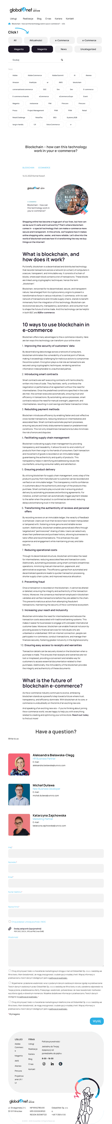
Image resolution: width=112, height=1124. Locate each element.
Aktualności (36, 40)
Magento (19, 49)
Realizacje (28, 18)
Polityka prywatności (51, 1041)
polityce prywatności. (58, 978)
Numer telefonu (15, 892)
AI (74, 75)
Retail (84, 110)
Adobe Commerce (35, 75)
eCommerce (44, 96)
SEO (54, 117)
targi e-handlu (18, 124)
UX (35, 124)
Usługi (13, 18)
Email (11, 877)
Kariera (58, 18)
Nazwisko (12, 862)
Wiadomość (13, 937)
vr (71, 124)
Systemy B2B (72, 117)
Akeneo (89, 75)
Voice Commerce (53, 124)
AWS (61, 82)
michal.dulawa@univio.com (46, 795)
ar (47, 82)
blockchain (77, 82)
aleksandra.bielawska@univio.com (49, 765)
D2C (44, 89)
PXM (70, 110)
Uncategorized (88, 49)
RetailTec (39, 117)
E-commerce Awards (21, 96)
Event (85, 96)
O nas (48, 18)
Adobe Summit (58, 75)
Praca (15, 110)
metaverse (34, 103)
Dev (58, 89)
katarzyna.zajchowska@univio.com (49, 825)
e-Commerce (62, 40)
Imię (10, 847)
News (64, 49)
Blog (39, 18)
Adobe (15, 75)
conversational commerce (23, 89)
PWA (56, 110)
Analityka (32, 82)
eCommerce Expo (66, 96)
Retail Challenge (19, 117)
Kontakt (70, 18)
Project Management (36, 110)
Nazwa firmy (13, 906)
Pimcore (65, 103)
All (15, 40)
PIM (49, 103)
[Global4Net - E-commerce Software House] (25, 10)
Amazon (16, 82)
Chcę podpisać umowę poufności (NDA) (28, 921)
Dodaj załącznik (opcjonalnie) (27, 928)
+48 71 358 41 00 (59, 1114)
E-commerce (88, 89)
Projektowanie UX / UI (19, 1079)
